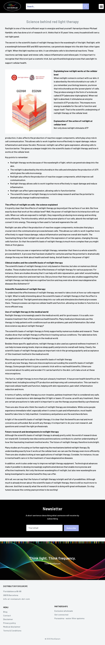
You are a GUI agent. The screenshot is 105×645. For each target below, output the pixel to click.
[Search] (86, 6)
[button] (101, 6)
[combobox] (54, 6)
